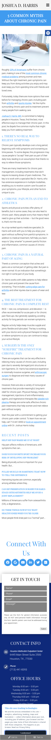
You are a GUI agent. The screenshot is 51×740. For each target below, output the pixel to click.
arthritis (10, 103)
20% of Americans (18, 69)
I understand (25, 733)
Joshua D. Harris (20, 5)
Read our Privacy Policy (21, 727)
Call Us (14, 737)
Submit (43, 629)
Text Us (39, 737)
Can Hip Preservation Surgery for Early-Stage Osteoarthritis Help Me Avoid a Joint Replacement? (24, 492)
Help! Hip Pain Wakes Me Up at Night (20, 440)
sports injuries (25, 103)
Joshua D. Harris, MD (11, 116)
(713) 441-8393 (18, 669)
